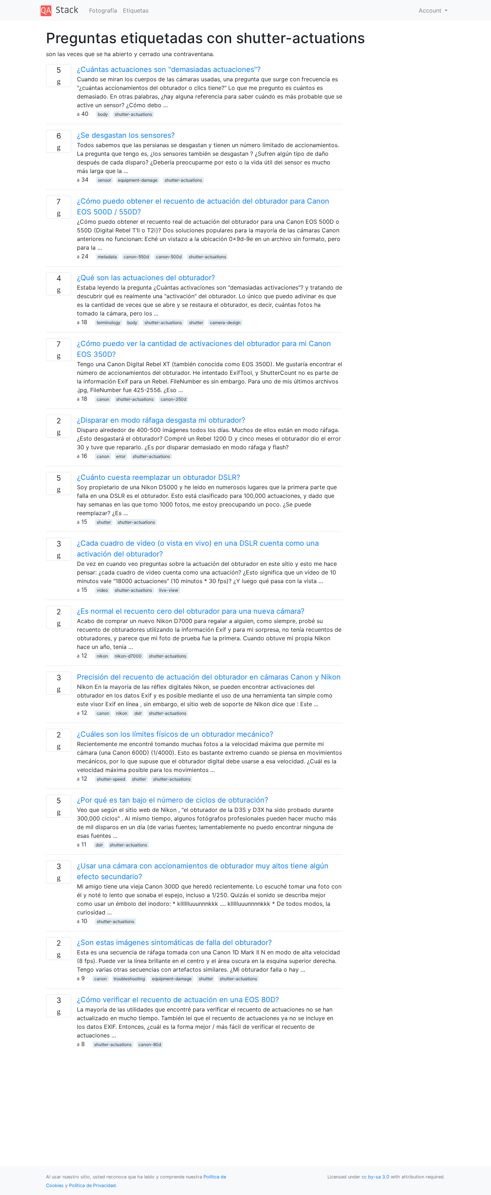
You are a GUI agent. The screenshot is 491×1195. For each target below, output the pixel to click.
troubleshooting (129, 978)
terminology (108, 322)
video (102, 590)
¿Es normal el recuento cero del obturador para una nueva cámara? (190, 611)
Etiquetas (135, 10)
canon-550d (136, 256)
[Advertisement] (194, 1098)
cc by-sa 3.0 (375, 1177)
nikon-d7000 (128, 656)
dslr (138, 713)
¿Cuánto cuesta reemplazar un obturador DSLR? (158, 477)
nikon (102, 656)
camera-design (225, 322)
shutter (196, 322)
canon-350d (173, 399)
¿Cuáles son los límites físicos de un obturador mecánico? (175, 734)
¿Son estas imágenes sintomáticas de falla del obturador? (174, 942)
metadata (107, 256)
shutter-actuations (133, 114)
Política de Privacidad (92, 1185)
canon (103, 399)
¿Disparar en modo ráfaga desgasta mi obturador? (161, 420)
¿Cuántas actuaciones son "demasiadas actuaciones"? (169, 69)
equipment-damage (137, 180)
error (120, 456)
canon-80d (149, 1044)
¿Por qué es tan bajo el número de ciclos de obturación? (172, 800)
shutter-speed (111, 779)
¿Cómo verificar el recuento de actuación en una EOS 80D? (178, 999)
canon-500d (169, 256)
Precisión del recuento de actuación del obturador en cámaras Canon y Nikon (209, 677)
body (103, 114)
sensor (104, 180)
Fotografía (103, 10)
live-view (168, 590)
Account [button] (431, 10)
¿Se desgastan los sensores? (126, 135)
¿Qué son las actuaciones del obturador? (146, 277)
